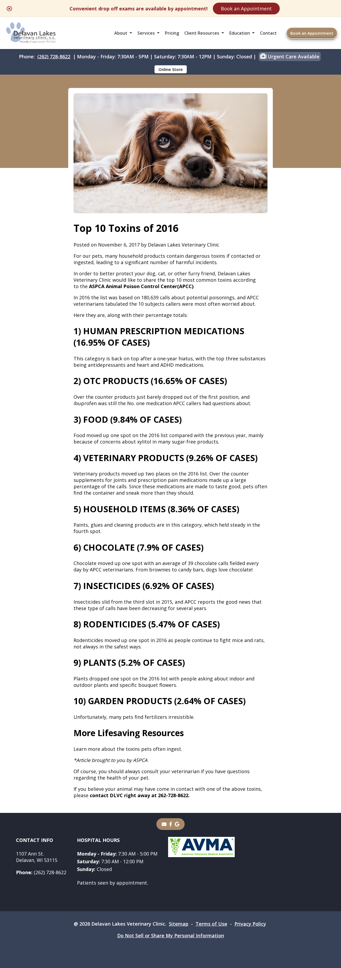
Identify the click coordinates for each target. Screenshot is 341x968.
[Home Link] (31, 33)
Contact (268, 33)
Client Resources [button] (201, 33)
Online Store (171, 69)
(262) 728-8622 (53, 56)
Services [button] (146, 33)
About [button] (120, 33)
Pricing (172, 33)
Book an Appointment (246, 8)
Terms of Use (211, 924)
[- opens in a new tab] (170, 824)
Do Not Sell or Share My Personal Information (170, 935)
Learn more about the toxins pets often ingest (127, 749)
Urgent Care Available (292, 56)
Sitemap (178, 924)
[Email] (164, 824)
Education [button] (239, 33)
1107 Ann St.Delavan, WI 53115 (36, 856)
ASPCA (140, 760)
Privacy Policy (250, 924)
